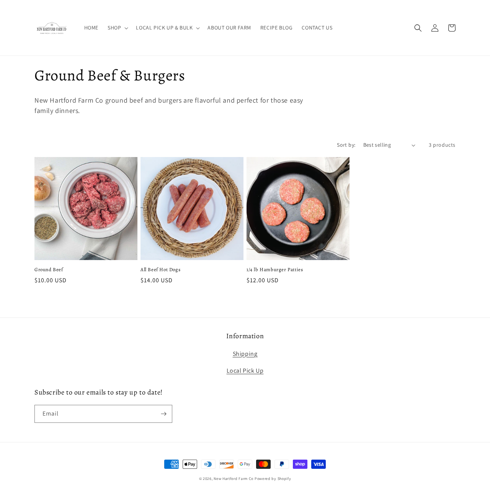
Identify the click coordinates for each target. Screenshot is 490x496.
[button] (117, 28)
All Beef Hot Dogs (160, 270)
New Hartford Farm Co (233, 478)
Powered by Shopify (273, 478)
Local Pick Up (245, 371)
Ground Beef (48, 270)
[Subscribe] (163, 414)
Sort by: (346, 144)
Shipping (245, 354)
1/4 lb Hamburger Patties (275, 270)
